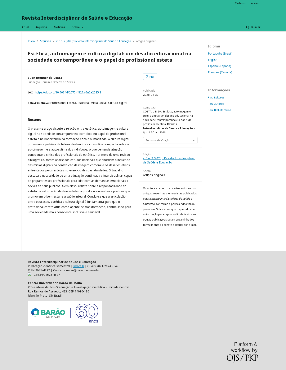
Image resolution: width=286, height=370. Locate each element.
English (212, 60)
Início (31, 41)
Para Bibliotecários (219, 110)
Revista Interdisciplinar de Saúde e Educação (77, 17)
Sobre (76, 27)
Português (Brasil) (220, 53)
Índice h (78, 266)
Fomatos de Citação (158, 140)
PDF (151, 77)
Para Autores (216, 104)
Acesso (255, 3)
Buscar (255, 27)
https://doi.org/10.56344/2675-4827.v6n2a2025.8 (68, 92)
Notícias (59, 27)
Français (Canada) (220, 72)
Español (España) (219, 66)
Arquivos (41, 27)
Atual (25, 27)
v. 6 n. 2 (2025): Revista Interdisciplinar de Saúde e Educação (93, 41)
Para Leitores (216, 97)
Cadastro (240, 3)
